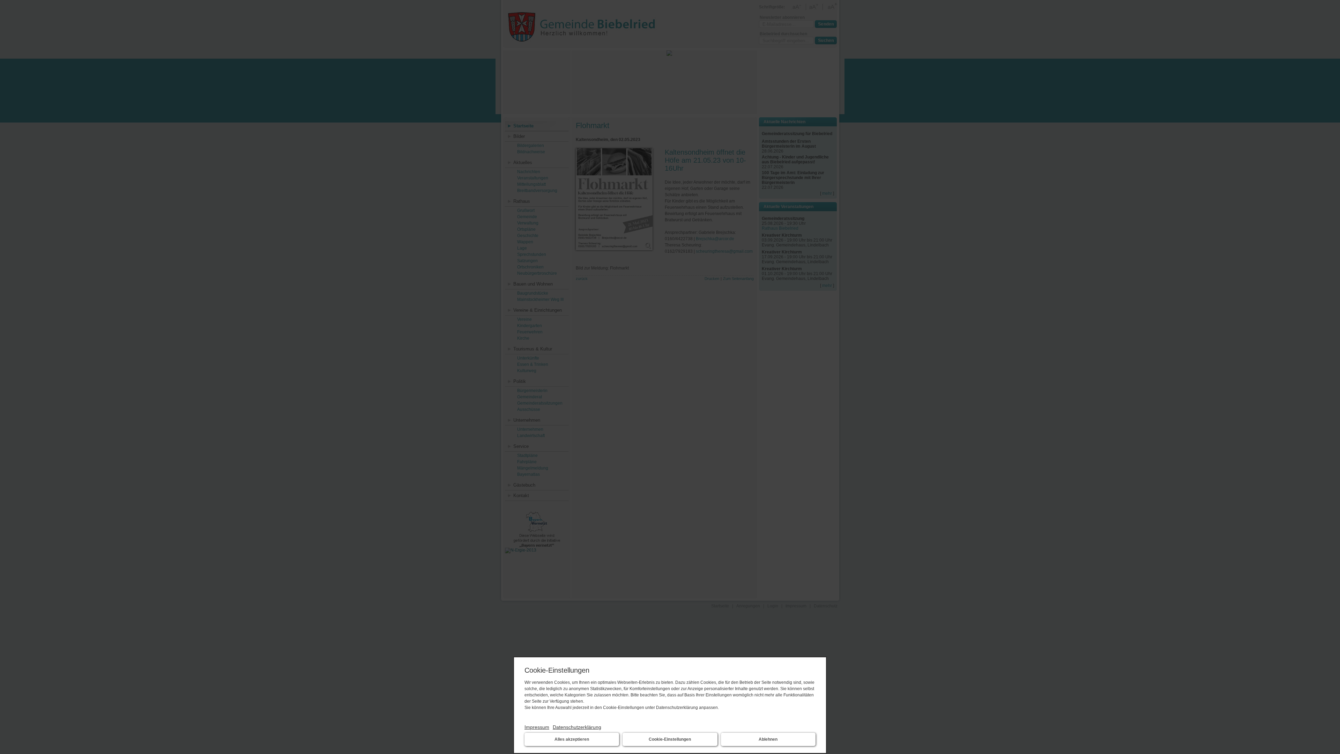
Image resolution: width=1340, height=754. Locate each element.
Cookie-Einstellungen (670, 739)
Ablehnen (768, 739)
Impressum (536, 727)
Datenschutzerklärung (577, 727)
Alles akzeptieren (571, 739)
